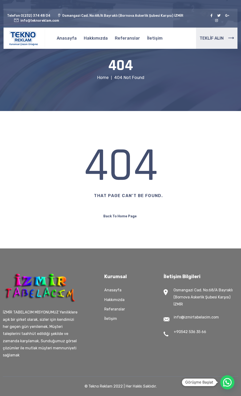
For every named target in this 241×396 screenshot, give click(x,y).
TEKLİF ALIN (212, 38)
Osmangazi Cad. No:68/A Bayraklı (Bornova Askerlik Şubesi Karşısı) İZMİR (203, 297)
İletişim (155, 38)
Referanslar (127, 38)
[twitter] (219, 16)
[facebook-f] (211, 16)
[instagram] (216, 21)
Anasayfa (67, 38)
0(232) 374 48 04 (35, 16)
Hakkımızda (96, 38)
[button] (227, 382)
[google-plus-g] (227, 16)
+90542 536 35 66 (190, 332)
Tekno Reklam (100, 386)
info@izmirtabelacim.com (196, 317)
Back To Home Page (120, 216)
